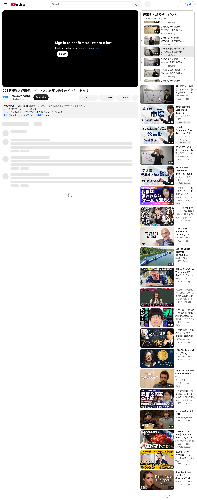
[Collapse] (190, 16)
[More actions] (135, 98)
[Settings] (174, 4)
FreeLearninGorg (20, 95)
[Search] (137, 4)
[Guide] (5, 4)
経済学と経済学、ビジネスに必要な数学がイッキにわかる (57, 106)
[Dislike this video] (93, 98)
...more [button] (47, 115)
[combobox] (91, 4)
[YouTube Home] (18, 4)
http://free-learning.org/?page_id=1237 (23, 115)
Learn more (93, 48)
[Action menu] (184, 16)
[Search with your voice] (147, 4)
